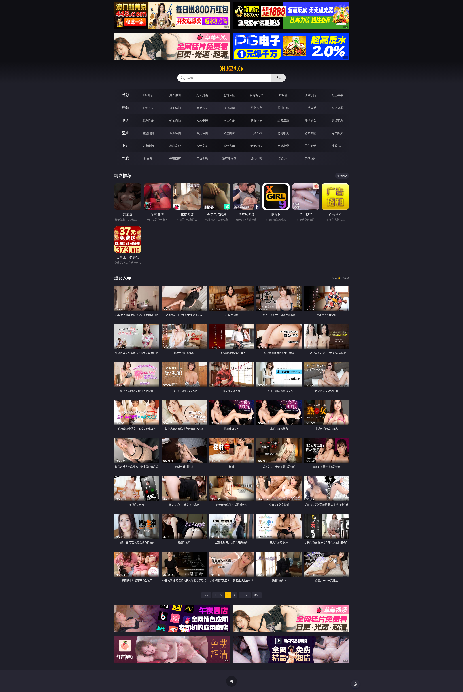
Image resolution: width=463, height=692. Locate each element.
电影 (125, 120)
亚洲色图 (175, 133)
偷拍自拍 (175, 121)
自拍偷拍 (175, 108)
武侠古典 (229, 146)
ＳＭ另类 (337, 108)
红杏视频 (256, 158)
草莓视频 (202, 158)
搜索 (278, 78)
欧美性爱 (229, 121)
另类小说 (283, 146)
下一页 (245, 595)
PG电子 (148, 95)
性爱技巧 (337, 146)
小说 (125, 145)
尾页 (256, 595)
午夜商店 (175, 158)
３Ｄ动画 (229, 108)
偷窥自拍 (148, 133)
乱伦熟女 (310, 121)
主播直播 (310, 108)
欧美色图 (202, 133)
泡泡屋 (283, 158)
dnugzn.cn (231, 68)
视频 (125, 107)
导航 (125, 158)
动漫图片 (229, 133)
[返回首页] (355, 684)
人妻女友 (202, 146)
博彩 (125, 95)
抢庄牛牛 (337, 95)
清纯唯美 (283, 133)
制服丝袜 (256, 121)
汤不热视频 (229, 158)
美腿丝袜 (256, 133)
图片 (125, 133)
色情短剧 (310, 158)
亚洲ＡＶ (148, 108)
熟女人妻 (256, 108)
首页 (206, 595)
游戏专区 (229, 95)
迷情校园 (256, 146)
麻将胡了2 (256, 95)
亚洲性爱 (148, 121)
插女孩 (148, 158)
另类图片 (337, 133)
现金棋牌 (310, 95)
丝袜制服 (283, 108)
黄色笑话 (310, 146)
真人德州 (175, 95)
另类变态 (337, 121)
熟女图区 (310, 133)
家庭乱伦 (175, 146)
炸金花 (283, 95)
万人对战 (202, 95)
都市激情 (148, 146)
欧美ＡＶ (202, 108)
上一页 (218, 595)
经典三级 (283, 121)
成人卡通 (202, 121)
